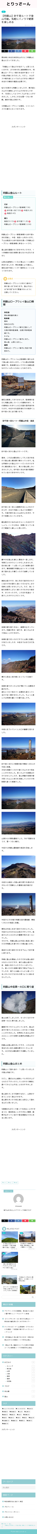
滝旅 (20, 1379)
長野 (30, 1420)
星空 (13, 1414)
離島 (6, 1423)
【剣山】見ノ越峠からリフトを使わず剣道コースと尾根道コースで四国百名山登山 (19, 1346)
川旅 (20, 1374)
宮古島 (20, 1369)
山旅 (20, 1371)
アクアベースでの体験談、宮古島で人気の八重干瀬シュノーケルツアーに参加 (19, 1312)
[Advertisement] (18, 151)
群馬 (23, 1420)
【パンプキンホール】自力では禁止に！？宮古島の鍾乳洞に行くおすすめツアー (19, 1320)
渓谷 (12, 1417)
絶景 (16, 1182)
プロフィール (9, 1507)
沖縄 (27, 1414)
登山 (4, 11)
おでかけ (19, 1362)
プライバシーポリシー (12, 1512)
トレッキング (21, 1408)
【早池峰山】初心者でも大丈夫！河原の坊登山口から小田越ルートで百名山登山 (19, 1338)
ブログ (19, 1386)
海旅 (20, 1376)
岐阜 (6, 1414)
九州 (4, 1182)
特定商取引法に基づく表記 (13, 1501)
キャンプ (20, 1366)
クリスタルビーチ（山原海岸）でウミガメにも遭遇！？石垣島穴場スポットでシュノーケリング (19, 1329)
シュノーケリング (9, 1408)
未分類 (19, 1391)
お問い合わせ (9, 1517)
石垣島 (20, 1381)
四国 (6, 1411)
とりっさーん (18, 3)
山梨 (28, 1411)
